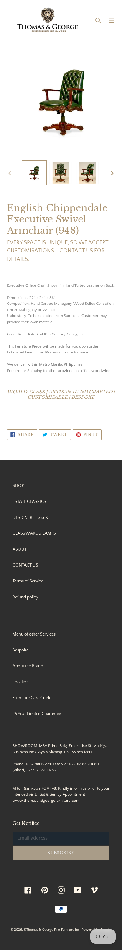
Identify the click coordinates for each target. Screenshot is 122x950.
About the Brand (28, 666)
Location (21, 682)
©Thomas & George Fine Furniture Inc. (52, 930)
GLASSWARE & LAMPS (34, 533)
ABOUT (20, 549)
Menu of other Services (34, 634)
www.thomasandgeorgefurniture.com (46, 800)
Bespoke (20, 650)
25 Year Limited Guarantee (37, 713)
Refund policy (25, 597)
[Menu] (111, 20)
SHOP (18, 485)
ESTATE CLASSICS (29, 501)
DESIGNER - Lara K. (31, 517)
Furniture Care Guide (32, 697)
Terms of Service (28, 581)
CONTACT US (25, 565)
